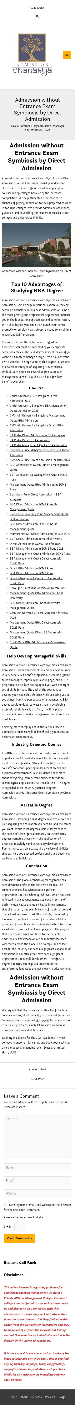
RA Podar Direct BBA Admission (30, 440)
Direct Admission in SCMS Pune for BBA (35, 544)
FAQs (61, 1397)
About (24, 1397)
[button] (37, 16)
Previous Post (37, 1069)
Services (36, 1397)
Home (13, 1397)
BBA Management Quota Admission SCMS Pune (40, 554)
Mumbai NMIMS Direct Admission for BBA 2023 (40, 534)
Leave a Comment (21, 126)
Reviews (50, 1397)
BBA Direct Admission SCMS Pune (31, 573)
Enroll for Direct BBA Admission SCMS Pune (38, 588)
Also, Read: (36, 388)
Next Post (37, 1079)
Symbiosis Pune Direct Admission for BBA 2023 (40, 460)
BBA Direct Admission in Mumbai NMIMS (36, 539)
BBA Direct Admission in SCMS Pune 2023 (36, 549)
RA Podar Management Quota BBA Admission (38, 445)
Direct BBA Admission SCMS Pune (31, 569)
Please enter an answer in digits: (24, 1217)
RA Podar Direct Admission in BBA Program (37, 435)
